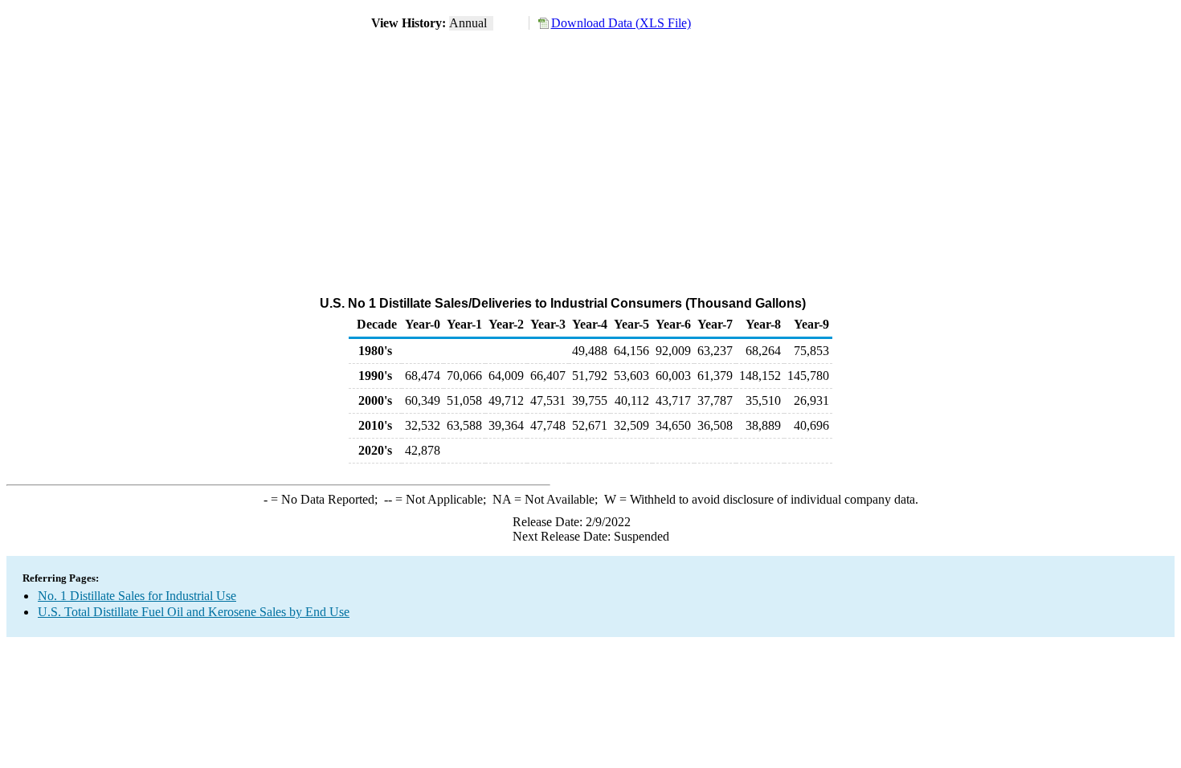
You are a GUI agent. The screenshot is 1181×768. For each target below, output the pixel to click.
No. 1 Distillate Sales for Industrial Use (137, 596)
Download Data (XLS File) (621, 23)
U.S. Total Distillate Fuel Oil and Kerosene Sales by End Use (193, 612)
